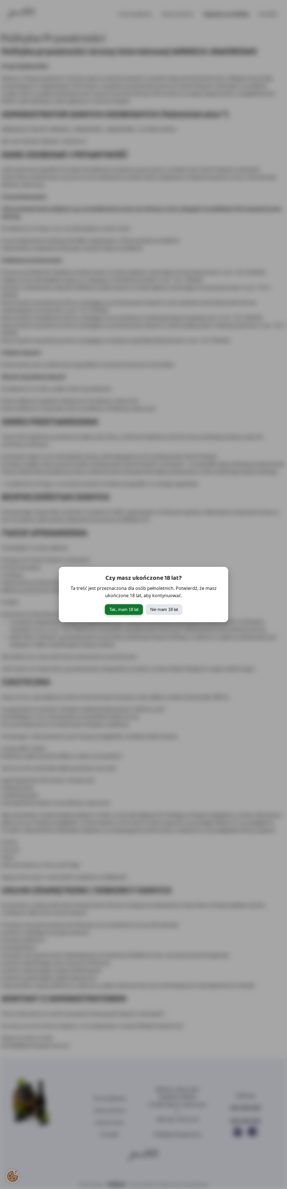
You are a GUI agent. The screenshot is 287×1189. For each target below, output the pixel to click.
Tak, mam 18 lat (123, 609)
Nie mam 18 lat (164, 609)
